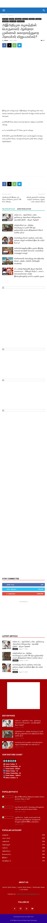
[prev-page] (3, 281)
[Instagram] (20, 908)
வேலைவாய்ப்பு (21, 21)
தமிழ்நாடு (25, 19)
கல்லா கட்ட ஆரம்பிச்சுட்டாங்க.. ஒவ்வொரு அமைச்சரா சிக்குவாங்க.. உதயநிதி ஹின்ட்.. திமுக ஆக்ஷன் (28, 217)
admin (6, 40)
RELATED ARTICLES (8, 209)
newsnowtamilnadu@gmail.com (28, 894)
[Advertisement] (23, 3)
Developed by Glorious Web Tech (23, 917)
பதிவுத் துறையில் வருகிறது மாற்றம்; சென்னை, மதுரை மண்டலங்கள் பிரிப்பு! (35, 199)
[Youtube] (32, 909)
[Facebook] (4, 45)
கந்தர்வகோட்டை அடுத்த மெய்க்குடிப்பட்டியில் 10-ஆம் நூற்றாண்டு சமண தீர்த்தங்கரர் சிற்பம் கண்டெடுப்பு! (28, 655)
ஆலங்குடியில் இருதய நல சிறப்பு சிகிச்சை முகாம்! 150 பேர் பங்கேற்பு (11, 199)
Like (42, 584)
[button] (3, 10)
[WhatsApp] (14, 45)
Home (4, 15)
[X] (9, 45)
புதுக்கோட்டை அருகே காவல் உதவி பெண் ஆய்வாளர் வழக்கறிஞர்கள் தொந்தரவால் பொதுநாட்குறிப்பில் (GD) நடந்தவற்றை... (28, 820)
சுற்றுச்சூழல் (18, 19)
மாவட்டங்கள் (13, 21)
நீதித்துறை (31, 19)
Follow (40, 589)
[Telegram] (19, 45)
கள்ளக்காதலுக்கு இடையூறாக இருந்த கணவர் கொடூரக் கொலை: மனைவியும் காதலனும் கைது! (29, 250)
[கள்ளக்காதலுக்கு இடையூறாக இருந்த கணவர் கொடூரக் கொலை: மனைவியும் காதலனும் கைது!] (7, 250)
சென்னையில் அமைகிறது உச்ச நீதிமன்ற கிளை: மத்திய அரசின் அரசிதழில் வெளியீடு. (29, 260)
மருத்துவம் (38, 19)
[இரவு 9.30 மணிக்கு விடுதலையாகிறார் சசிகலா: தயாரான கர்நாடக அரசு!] (7, 799)
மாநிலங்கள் (5, 21)
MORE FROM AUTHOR (24, 209)
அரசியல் (12, 19)
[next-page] (7, 281)
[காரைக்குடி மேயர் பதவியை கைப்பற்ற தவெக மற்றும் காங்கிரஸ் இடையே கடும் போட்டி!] (7, 240)
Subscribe (40, 594)
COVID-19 (11, 15)
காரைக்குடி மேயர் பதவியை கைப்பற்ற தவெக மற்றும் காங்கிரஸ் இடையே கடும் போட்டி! (29, 240)
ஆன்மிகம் (5, 230)
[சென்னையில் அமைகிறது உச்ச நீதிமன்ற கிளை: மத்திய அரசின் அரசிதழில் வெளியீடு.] (7, 261)
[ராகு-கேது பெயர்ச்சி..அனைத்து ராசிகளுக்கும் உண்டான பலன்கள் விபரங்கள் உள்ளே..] (7, 810)
